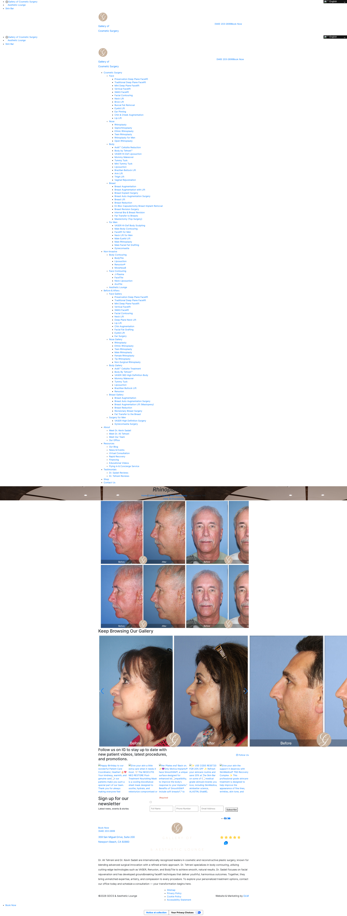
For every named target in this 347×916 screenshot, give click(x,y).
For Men (113, 222)
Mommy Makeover (124, 157)
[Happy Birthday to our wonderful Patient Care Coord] (112, 778)
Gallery (151, 495)
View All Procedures (173, 498)
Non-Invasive (110, 251)
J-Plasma (119, 274)
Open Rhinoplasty (124, 140)
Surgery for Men (117, 417)
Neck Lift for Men (124, 235)
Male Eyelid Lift (122, 238)
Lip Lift (118, 118)
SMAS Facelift (122, 92)
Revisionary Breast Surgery (128, 411)
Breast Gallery (116, 394)
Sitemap (171, 890)
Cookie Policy (174, 896)
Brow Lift (119, 101)
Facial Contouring (124, 95)
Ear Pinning (120, 111)
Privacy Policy (174, 893)
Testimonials (110, 469)
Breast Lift (120, 199)
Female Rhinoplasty (124, 355)
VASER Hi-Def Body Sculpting (130, 225)
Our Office (114, 440)
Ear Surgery (121, 336)
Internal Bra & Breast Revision (130, 212)
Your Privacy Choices (182, 912)
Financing (114, 459)
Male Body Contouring (126, 228)
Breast (112, 183)
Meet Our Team (117, 437)
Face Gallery (115, 293)
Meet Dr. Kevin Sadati (120, 430)
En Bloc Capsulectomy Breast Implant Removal (139, 206)
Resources (109, 443)
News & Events (116, 450)
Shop (106, 479)
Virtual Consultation (119, 453)
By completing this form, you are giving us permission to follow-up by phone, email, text (194, 802)
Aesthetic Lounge (17, 5)
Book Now (236, 24)
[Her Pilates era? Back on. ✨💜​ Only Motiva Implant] (173, 778)
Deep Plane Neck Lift (125, 319)
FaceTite (119, 277)
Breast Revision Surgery (127, 209)
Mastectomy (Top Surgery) (128, 219)
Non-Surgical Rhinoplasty (128, 362)
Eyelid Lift (120, 108)
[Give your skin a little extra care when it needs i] (143, 778)
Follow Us (243, 755)
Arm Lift (119, 173)
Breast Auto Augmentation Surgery (132, 196)
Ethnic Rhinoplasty (124, 131)
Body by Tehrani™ (124, 150)
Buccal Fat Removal (125, 105)
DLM (246, 895)
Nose (111, 121)
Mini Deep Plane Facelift (127, 85)
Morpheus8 (120, 267)
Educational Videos (119, 463)
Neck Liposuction (123, 280)
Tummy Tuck (121, 160)
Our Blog (113, 446)
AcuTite (118, 284)
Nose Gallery (115, 339)
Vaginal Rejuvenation (125, 180)
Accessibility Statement (179, 899)
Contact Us (109, 482)
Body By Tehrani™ (124, 371)
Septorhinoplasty (123, 127)
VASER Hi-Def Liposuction (128, 154)
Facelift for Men (123, 232)
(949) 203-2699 (223, 24)
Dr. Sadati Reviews (118, 472)
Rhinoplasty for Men (125, 137)
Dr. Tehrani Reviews (119, 476)
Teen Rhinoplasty (123, 134)
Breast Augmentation (125, 186)
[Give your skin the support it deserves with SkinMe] (234, 778)
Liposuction (120, 167)
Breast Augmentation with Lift (130, 189)
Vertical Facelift (123, 88)
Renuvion (119, 391)
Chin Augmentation (124, 326)
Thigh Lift (119, 176)
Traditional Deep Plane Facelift (130, 82)
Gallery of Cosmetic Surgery (22, 1)
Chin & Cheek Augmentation (129, 114)
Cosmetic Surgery (113, 72)
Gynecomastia (122, 248)
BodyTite (119, 258)
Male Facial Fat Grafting (127, 245)
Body (111, 144)
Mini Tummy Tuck (123, 163)
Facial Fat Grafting (124, 329)
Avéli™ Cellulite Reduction (128, 147)
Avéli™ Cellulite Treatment (128, 368)
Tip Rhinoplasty (122, 358)
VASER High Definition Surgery (130, 420)
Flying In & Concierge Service (124, 466)
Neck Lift (119, 98)
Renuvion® (120, 264)
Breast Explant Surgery (126, 193)
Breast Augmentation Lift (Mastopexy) (134, 404)
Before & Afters (111, 290)
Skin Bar (9, 8)
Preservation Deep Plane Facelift (131, 79)
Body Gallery (115, 365)
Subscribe (231, 809)
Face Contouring (117, 271)
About (107, 427)
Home (144, 495)
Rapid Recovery (117, 456)
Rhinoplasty (120, 124)
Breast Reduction (123, 202)
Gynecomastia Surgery (126, 424)
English (333, 1)
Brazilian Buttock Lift (125, 170)
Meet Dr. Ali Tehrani (119, 433)
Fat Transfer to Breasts (126, 215)
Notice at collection (156, 912)
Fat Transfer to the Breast (128, 414)
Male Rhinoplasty (123, 241)
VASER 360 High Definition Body (131, 375)
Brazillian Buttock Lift (125, 388)
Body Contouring (118, 254)
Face (111, 75)
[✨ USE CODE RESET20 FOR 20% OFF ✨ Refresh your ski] (203, 778)
